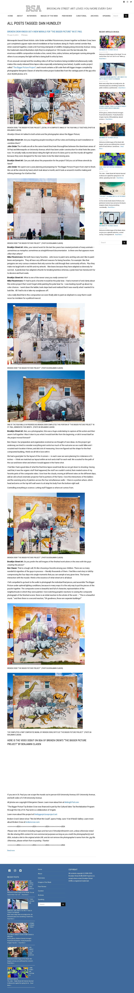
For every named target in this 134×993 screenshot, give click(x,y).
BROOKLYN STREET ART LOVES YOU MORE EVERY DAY (79, 8)
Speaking (41, 899)
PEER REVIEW (67, 16)
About (40, 873)
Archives (41, 895)
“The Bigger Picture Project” (24, 67)
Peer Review (42, 886)
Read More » (102, 58)
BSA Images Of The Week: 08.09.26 (108, 226)
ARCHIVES (94, 16)
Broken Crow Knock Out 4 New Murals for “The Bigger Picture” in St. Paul (44, 31)
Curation (41, 891)
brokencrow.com (33, 822)
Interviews (41, 878)
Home (40, 869)
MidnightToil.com (72, 802)
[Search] (126, 16)
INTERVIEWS (32, 16)
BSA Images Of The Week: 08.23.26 (108, 50)
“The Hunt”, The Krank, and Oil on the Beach (112, 196)
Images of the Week (44, 882)
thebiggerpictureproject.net (45, 814)
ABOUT (20, 16)
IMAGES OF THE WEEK (49, 16)
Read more (11, 850)
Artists (25, 35)
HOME (10, 16)
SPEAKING (107, 16)
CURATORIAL (81, 16)
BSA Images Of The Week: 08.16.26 (108, 137)
